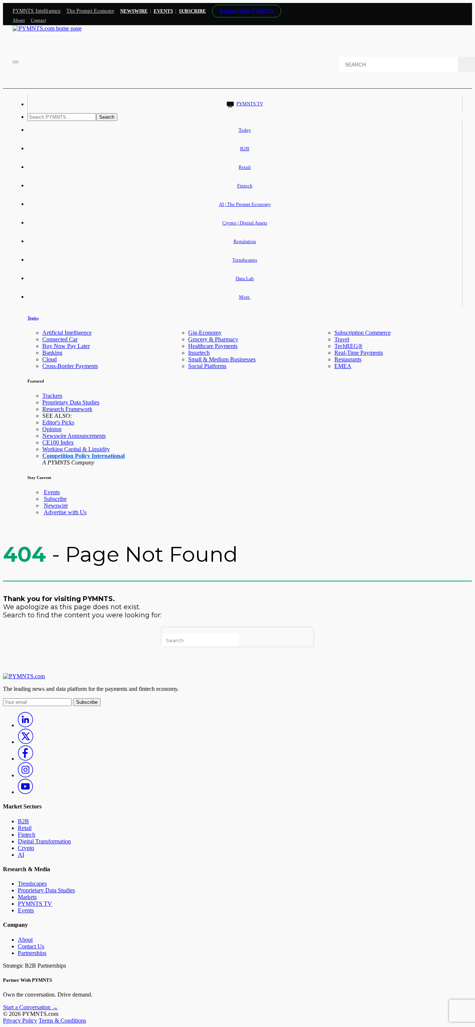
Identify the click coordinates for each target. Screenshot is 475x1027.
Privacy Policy (20, 1020)
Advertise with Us (65, 512)
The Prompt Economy (90, 11)
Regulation (244, 241)
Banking (52, 353)
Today (245, 130)
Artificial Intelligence (67, 332)
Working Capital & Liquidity (76, 449)
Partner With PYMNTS (246, 11)
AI (21, 855)
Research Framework (67, 409)
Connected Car (60, 339)
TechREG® (348, 346)
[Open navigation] (16, 62)
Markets (27, 897)
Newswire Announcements (74, 436)
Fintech (244, 185)
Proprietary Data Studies (70, 402)
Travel (341, 339)
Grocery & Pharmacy (213, 339)
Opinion (52, 429)
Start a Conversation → (30, 1007)
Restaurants (347, 359)
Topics (33, 318)
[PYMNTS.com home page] (47, 28)
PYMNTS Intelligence (37, 11)
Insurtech (199, 353)
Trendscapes (244, 260)
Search (106, 117)
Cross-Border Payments (70, 366)
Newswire (134, 11)
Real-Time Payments (358, 353)
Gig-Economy (205, 332)
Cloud (49, 359)
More (245, 297)
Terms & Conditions (62, 1020)
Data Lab (245, 278)
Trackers (52, 396)
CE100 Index (58, 442)
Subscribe (55, 499)
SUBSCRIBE (192, 11)
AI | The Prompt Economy (245, 204)
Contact (38, 20)
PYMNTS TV (249, 103)
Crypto (26, 848)
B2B (244, 148)
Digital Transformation (44, 841)
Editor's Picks (58, 422)
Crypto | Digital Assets (244, 223)
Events (163, 11)
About (19, 20)
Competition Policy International (83, 456)
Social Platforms (207, 366)
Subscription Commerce (362, 332)
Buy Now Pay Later (66, 346)
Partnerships (32, 953)
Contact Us (31, 946)
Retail (245, 167)
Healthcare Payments (213, 346)
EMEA (342, 366)
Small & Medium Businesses (222, 359)
